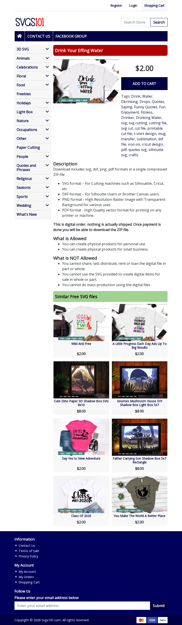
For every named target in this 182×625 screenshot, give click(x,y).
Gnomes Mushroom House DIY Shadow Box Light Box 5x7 (139, 403)
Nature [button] (23, 121)
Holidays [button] (24, 103)
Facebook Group (71, 36)
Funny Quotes (145, 107)
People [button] (22, 157)
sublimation (146, 139)
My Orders (26, 577)
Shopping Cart (154, 5)
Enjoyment (130, 112)
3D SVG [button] (23, 49)
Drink (135, 96)
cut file (140, 128)
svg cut (127, 128)
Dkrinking (129, 101)
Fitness (146, 112)
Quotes (158, 101)
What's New (27, 214)
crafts (133, 155)
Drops (145, 101)
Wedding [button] (24, 205)
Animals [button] (23, 58)
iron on (134, 144)
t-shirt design (145, 133)
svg (124, 123)
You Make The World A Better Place (139, 516)
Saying (126, 107)
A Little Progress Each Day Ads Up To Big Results (140, 346)
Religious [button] (24, 179)
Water (147, 96)
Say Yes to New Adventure (81, 458)
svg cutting (138, 123)
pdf (124, 149)
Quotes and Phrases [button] (26, 167)
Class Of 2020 (81, 516)
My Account (27, 571)
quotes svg (138, 149)
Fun (162, 107)
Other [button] (21, 139)
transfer (128, 139)
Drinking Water (149, 117)
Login (133, 5)
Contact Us (39, 36)
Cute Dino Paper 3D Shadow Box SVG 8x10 (81, 403)
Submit (159, 605)
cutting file (157, 123)
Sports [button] (22, 197)
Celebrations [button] (27, 67)
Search (159, 22)
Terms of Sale (29, 551)
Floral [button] (21, 76)
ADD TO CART (144, 83)
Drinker (127, 117)
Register (116, 5)
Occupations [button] (27, 130)
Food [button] (21, 85)
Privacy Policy (28, 556)
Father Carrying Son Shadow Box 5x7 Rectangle (139, 460)
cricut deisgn (152, 144)
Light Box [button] (25, 112)
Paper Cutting (28, 147)
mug (162, 133)
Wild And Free (81, 344)
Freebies (24, 94)
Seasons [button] (24, 187)
